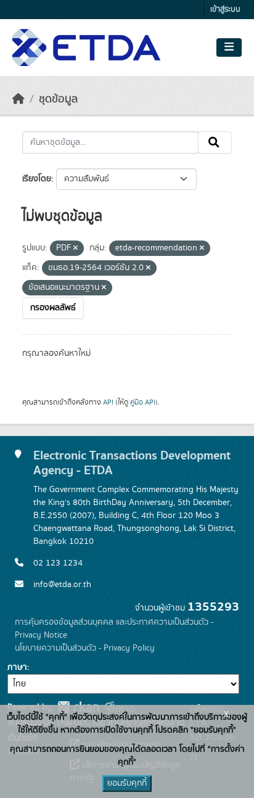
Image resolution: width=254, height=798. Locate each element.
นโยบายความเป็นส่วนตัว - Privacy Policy (85, 648)
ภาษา (17, 667)
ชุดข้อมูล (58, 99)
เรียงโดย (36, 179)
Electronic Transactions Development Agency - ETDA (132, 462)
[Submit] (215, 142)
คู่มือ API (142, 402)
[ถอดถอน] (75, 248)
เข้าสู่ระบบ (225, 9)
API (108, 402)
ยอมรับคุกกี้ (127, 783)
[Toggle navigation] (229, 47)
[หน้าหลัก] (18, 99)
